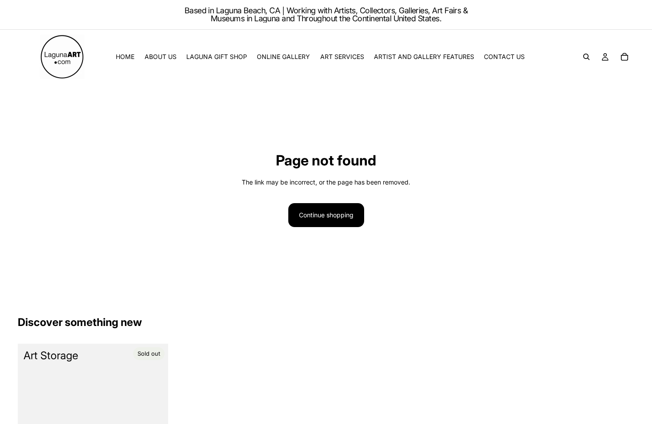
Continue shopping (326, 215)
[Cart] (624, 57)
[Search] (586, 57)
